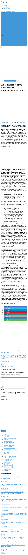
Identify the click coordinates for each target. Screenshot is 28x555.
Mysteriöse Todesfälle (9, 448)
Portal (5, 5)
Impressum (6, 7)
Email (2, 387)
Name (3, 386)
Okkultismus (7, 453)
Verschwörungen (8, 467)
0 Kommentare (21, 122)
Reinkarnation (7, 460)
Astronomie (7, 436)
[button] (6, 306)
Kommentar (3, 376)
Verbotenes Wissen (9, 466)
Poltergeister (17, 350)
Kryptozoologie (8, 443)
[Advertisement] (14, 108)
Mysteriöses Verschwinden (10, 15)
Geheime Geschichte (9, 442)
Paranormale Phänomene (10, 81)
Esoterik (6, 439)
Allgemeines (7, 434)
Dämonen (6, 350)
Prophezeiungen (8, 22)
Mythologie (7, 450)
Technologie (7, 463)
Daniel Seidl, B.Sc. (5, 122)
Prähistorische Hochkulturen (11, 458)
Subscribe (3, 553)
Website (3, 389)
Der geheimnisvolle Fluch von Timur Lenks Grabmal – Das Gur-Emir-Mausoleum (14, 32)
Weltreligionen (8, 469)
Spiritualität (7, 462)
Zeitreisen (6, 470)
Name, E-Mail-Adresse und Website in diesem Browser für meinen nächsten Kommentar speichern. (13, 393)
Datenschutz (7, 8)
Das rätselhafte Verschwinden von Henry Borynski (13, 44)
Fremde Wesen (8, 441)
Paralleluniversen (8, 455)
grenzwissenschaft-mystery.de (8, 11)
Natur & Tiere (7, 452)
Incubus (11, 350)
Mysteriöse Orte (8, 28)
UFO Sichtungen (8, 465)
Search (2, 2)
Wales (21, 350)
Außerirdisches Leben (9, 35)
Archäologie (7, 435)
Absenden (3, 396)
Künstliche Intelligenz (9, 445)
